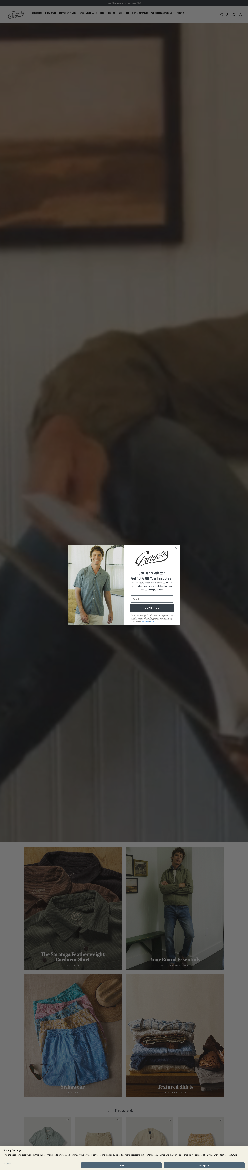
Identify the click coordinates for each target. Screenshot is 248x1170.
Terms (152, 621)
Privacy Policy (145, 621)
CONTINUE (152, 608)
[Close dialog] (176, 548)
